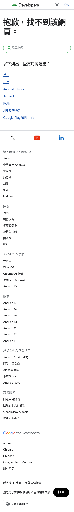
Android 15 (10, 315)
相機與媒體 (10, 232)
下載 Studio (10, 376)
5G (5, 244)
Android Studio (13, 89)
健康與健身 (10, 225)
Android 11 (9, 341)
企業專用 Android (14, 165)
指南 (6, 82)
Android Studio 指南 (15, 357)
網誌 (6, 190)
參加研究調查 (11, 418)
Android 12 (10, 334)
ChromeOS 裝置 (13, 273)
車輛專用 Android (14, 280)
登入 (66, 5)
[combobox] (37, 48)
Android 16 (10, 309)
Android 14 (10, 322)
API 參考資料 (12, 111)
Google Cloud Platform (18, 462)
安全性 (7, 171)
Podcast (8, 196)
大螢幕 (7, 261)
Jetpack (9, 96)
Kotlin (7, 104)
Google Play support (15, 412)
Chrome (8, 449)
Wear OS (8, 267)
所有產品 (8, 468)
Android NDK (11, 382)
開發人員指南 (11, 363)
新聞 (6, 183)
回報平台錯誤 (11, 399)
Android (8, 158)
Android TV (10, 286)
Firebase (8, 456)
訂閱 (61, 492)
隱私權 (7, 238)
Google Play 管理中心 (18, 118)
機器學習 (8, 219)
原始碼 (7, 177)
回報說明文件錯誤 (14, 405)
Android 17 (10, 303)
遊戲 (6, 213)
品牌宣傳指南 (33, 482)
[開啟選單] (6, 4)
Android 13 (10, 328)
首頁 (6, 75)
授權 (18, 482)
